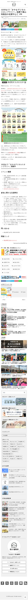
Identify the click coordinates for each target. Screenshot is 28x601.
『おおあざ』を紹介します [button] (14, 562)
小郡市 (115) (6, 458)
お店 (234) (20, 444)
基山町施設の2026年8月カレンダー (16, 486)
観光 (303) (13, 444)
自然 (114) (13, 458)
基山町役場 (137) (7, 451)
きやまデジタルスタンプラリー (11, 188)
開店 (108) (20, 458)
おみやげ (16, 265)
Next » (23, 299)
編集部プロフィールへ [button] (14, 565)
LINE (20, 29)
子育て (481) (6, 444)
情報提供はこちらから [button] (14, 571)
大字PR (16, 32)
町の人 (6, 269)
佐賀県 (6, 262)
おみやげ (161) (21, 446)
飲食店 (17, 269)
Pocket (16, 29)
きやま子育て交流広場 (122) (9, 456)
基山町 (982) (6, 441)
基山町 (6, 259)
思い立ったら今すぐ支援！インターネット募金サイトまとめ (17, 470)
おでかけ (17, 259)
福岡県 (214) (6, 446)
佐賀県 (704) (22, 441)
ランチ (6, 272)
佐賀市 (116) (19, 456)
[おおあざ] (14, 4)
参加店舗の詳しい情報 (14, 152)
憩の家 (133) (15, 451)
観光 (16, 262)
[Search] (24, 392)
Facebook (4, 29)
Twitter (8, 29)
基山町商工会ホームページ (10, 240)
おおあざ (12, 596)
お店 (5, 265)
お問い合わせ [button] (15, 568)
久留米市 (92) (6, 461)
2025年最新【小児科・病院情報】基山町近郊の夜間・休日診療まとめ (17, 482)
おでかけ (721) (14, 441)
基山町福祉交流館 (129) (8, 453)
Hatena (12, 29)
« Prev (3, 299)
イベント (13, 32)
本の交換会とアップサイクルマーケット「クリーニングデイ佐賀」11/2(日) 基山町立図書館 (17, 476)
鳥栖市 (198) (13, 446)
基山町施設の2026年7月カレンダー (16, 491)
